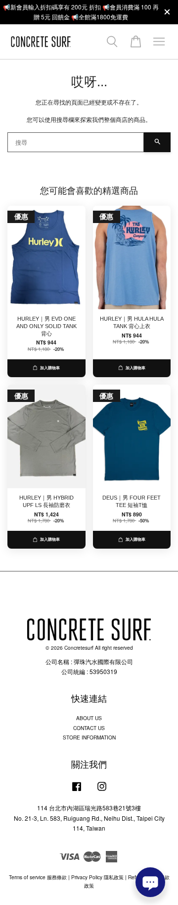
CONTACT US (89, 728)
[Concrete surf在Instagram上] (102, 791)
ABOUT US (89, 718)
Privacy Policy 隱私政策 (97, 877)
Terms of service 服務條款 (38, 877)
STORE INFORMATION (89, 737)
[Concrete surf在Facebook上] (77, 791)
